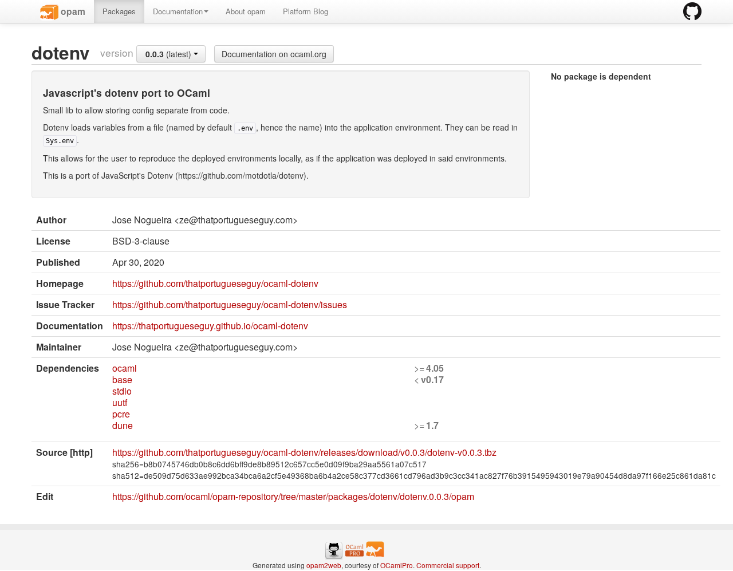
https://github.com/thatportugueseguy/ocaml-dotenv (215, 283)
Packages (119, 11)
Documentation (178, 11)
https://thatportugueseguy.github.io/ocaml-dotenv (210, 325)
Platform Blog (305, 11)
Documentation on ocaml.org (274, 54)
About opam (246, 11)
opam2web (323, 565)
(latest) (169, 54)
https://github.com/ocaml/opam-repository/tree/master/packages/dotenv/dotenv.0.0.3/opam (293, 496)
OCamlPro (396, 565)
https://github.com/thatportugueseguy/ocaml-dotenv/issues (229, 304)
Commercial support (447, 565)
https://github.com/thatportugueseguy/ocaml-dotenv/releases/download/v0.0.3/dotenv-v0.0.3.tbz (304, 452)
